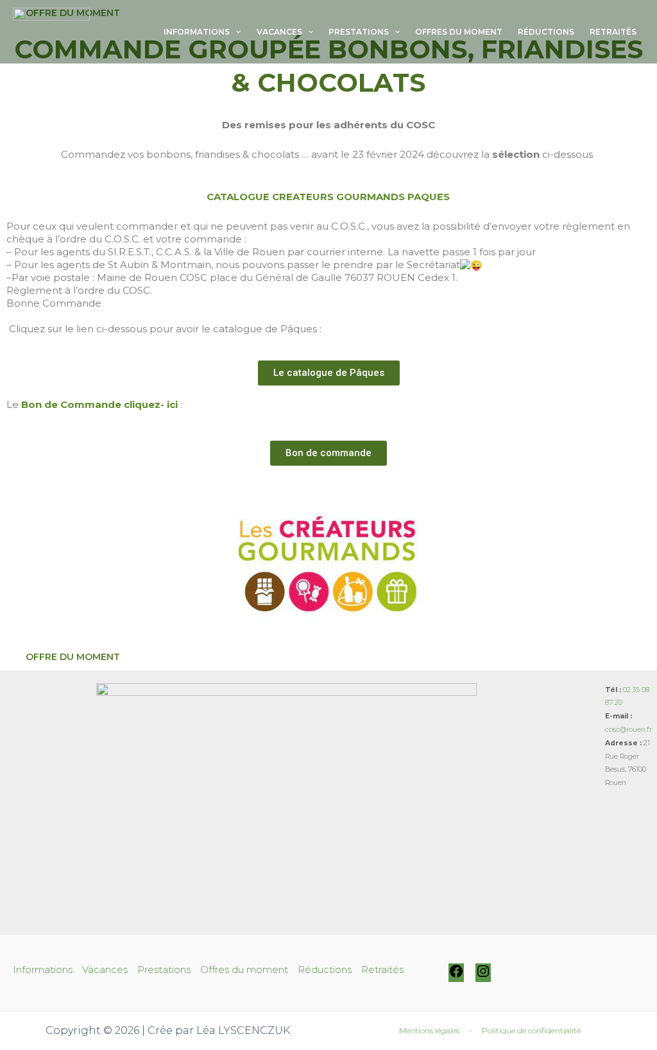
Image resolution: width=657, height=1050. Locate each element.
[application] (235, 32)
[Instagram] (483, 976)
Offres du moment (458, 32)
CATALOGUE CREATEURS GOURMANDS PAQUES (328, 197)
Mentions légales (429, 1030)
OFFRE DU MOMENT (73, 657)
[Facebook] (456, 976)
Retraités (613, 32)
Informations (197, 32)
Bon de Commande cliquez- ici (99, 404)
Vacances (279, 32)
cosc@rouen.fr (628, 729)
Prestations (358, 32)
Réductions (546, 32)
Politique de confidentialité (531, 1030)
